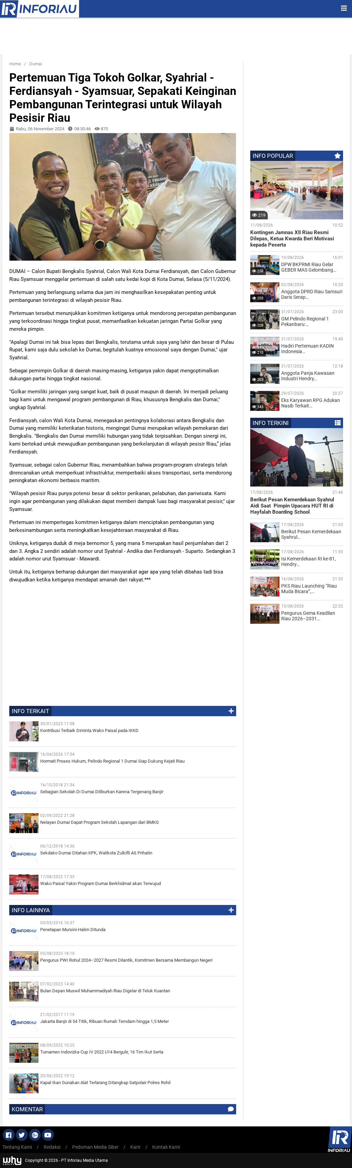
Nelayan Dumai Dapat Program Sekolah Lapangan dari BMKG (99, 822)
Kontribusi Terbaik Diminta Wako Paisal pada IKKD (89, 730)
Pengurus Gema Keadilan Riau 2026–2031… (308, 615)
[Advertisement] (156, 37)
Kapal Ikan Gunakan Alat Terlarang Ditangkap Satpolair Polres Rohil (105, 1082)
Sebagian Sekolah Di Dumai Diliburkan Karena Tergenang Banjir (101, 791)
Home (15, 63)
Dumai (35, 63)
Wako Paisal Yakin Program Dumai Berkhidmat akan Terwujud (100, 883)
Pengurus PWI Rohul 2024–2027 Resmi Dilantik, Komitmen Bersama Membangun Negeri (126, 960)
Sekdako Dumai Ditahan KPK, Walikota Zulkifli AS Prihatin (96, 852)
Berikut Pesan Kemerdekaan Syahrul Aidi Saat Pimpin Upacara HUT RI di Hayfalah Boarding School (292, 505)
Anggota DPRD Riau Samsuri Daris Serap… (311, 294)
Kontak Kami (166, 1147)
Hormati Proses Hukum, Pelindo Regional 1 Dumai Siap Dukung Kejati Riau (112, 761)
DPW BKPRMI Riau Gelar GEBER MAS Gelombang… (308, 267)
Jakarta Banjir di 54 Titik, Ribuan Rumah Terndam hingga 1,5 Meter (104, 1021)
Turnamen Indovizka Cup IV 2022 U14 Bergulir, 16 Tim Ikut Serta (101, 1052)
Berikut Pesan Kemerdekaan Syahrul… (311, 534)
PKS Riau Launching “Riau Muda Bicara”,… (309, 588)
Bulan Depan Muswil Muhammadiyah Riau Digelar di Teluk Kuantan (105, 990)
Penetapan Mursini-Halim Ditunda (73, 929)
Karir (135, 1147)
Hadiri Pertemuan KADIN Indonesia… (307, 348)
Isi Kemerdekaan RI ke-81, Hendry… (308, 561)
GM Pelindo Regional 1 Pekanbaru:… (305, 321)
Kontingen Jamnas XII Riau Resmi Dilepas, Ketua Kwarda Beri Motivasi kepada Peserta (292, 238)
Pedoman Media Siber (95, 1147)
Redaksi (52, 1147)
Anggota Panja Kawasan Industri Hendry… (307, 375)
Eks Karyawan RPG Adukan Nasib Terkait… (310, 402)
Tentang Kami (17, 1147)
